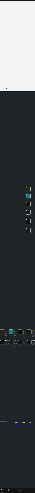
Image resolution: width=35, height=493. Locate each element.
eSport (30, 425)
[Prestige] (28, 190)
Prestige (6, 329)
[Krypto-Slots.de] (5, 490)
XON (23, 340)
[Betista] (28, 214)
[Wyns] (28, 232)
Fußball (30, 424)
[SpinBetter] (28, 205)
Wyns (15, 340)
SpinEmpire (16, 329)
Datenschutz (21, 491)
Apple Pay (16, 425)
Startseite (3, 492)
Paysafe (16, 426)
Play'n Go (23, 425)
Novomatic (23, 424)
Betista (33, 329)
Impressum (20, 490)
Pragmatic (23, 426)
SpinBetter (25, 329)
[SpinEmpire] (11, 333)
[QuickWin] (28, 223)
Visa (15, 424)
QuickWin (6, 340)
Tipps (30, 426)
